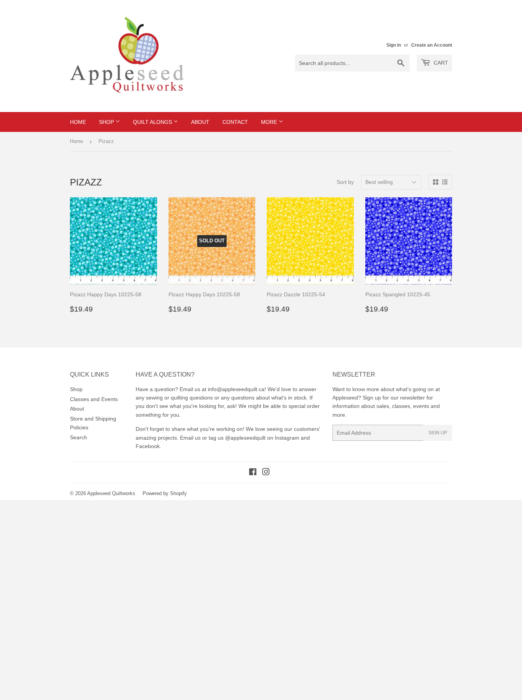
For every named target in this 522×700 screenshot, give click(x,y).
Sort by (345, 182)
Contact (235, 122)
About (200, 122)
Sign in (393, 45)
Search (78, 437)
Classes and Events (94, 399)
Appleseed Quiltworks (111, 493)
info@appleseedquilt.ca (236, 389)
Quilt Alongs (153, 122)
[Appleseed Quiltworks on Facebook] (253, 473)
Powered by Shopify (165, 493)
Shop (107, 122)
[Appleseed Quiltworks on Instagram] (266, 473)
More (270, 122)
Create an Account (431, 45)
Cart (440, 63)
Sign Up (437, 432)
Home (78, 122)
